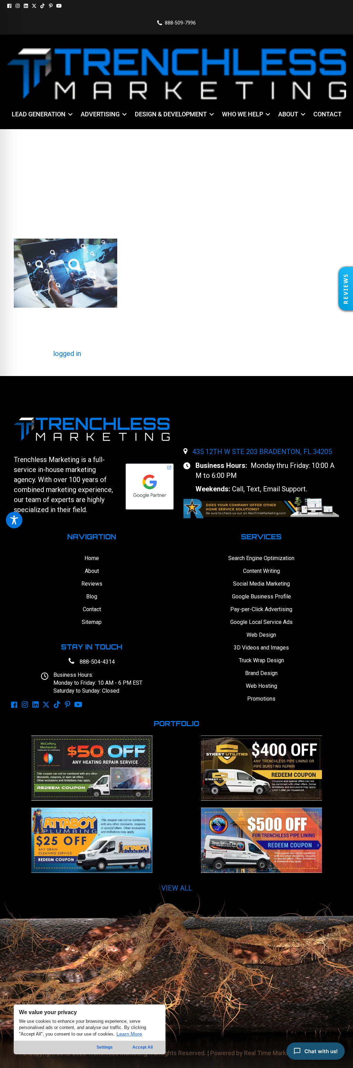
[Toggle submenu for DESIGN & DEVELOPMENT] (212, 114)
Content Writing (261, 571)
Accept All (142, 1047)
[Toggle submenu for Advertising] (124, 114)
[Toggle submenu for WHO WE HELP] (268, 114)
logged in (67, 353)
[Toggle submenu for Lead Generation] (70, 114)
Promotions (261, 698)
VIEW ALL (176, 888)
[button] (9, 5)
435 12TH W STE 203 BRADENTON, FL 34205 (262, 452)
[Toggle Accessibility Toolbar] (14, 520)
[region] (89, 1029)
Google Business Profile (261, 596)
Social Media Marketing (261, 583)
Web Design (261, 635)
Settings (105, 1047)
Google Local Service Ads (261, 622)
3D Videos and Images (261, 647)
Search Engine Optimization (261, 558)
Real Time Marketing (272, 1053)
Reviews (91, 583)
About (92, 571)
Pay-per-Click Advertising (261, 609)
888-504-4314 (97, 661)
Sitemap (92, 622)
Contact (92, 609)
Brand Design (261, 673)
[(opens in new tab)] (261, 507)
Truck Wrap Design (261, 660)
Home (91, 558)
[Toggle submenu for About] (303, 114)
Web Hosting (261, 686)
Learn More (129, 1034)
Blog (91, 596)
